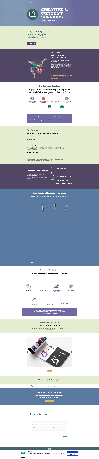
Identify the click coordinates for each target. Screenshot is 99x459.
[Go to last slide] (27, 352)
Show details (29, 456)
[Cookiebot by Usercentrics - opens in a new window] (22, 457)
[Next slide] (71, 352)
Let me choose (72, 454)
